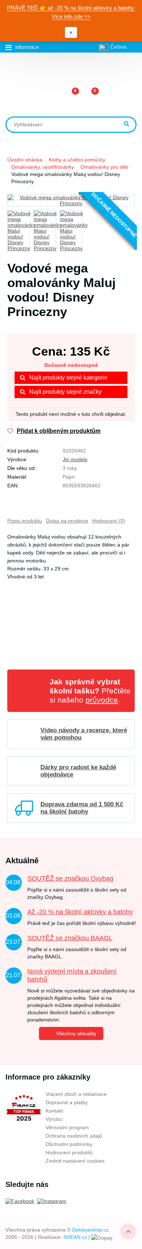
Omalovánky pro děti (104, 167)
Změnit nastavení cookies (75, 1161)
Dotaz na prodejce (67, 521)
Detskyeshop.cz (90, 1230)
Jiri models (75, 459)
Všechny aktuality (76, 1033)
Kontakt (54, 1111)
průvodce (102, 700)
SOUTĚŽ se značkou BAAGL (70, 938)
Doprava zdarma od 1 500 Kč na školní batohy (81, 808)
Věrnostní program (67, 1127)
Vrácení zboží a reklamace (76, 1094)
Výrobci (54, 1119)
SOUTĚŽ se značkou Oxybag (70, 878)
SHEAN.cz (75, 1237)
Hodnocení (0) (108, 521)
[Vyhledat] (127, 124)
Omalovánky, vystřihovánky (42, 167)
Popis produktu (24, 521)
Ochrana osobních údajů (74, 1136)
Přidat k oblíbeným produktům (58, 431)
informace (27, 47)
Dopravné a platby (67, 1102)
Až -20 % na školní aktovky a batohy (80, 912)
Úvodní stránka (24, 160)
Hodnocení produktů (69, 1152)
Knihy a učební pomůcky (77, 160)
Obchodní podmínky (69, 1144)
